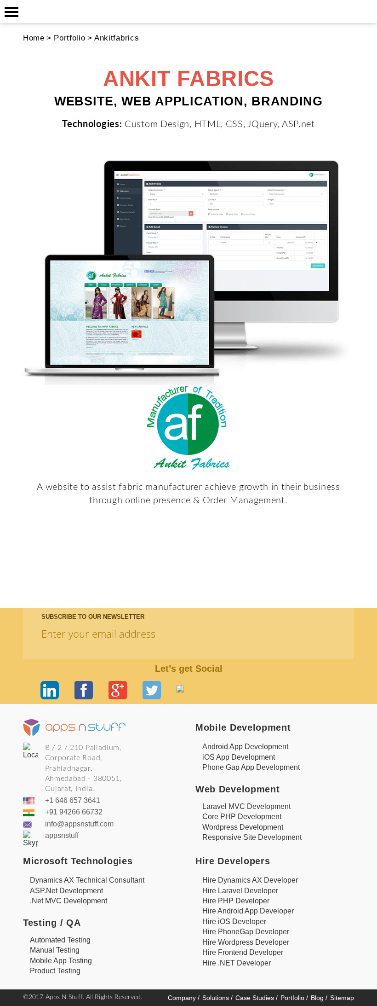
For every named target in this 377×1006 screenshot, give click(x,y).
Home (34, 37)
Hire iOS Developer (234, 921)
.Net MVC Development (68, 901)
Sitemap (342, 997)
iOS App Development (238, 757)
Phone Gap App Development (251, 767)
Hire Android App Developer (248, 911)
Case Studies (256, 997)
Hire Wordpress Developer (245, 942)
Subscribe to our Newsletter (92, 617)
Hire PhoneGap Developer (245, 932)
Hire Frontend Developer (242, 952)
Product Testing (55, 971)
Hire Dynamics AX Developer (250, 880)
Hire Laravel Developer (240, 891)
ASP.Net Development (66, 891)
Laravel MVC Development (246, 806)
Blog (319, 997)
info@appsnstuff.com (79, 824)
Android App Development (245, 746)
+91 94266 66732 (74, 812)
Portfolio (69, 37)
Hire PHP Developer (235, 901)
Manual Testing (55, 950)
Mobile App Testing (61, 961)
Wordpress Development (242, 827)
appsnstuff (62, 835)
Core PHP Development (241, 816)
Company (184, 997)
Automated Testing (60, 940)
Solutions (217, 997)
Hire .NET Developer (236, 963)
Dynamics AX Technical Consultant (87, 880)
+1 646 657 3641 (72, 800)
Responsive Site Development (252, 837)
